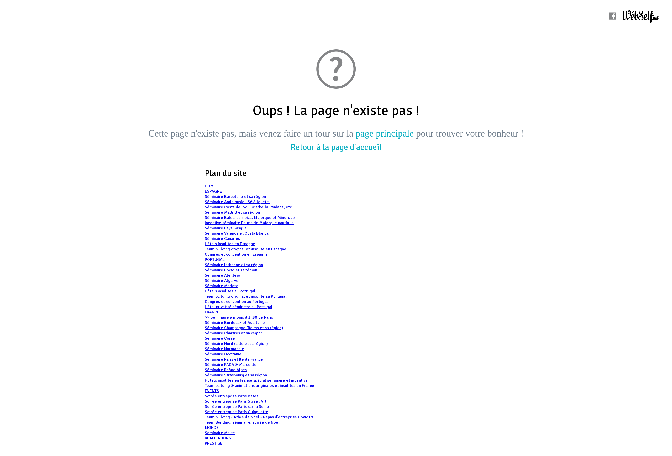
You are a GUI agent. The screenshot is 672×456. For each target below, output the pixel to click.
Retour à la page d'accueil (336, 147)
